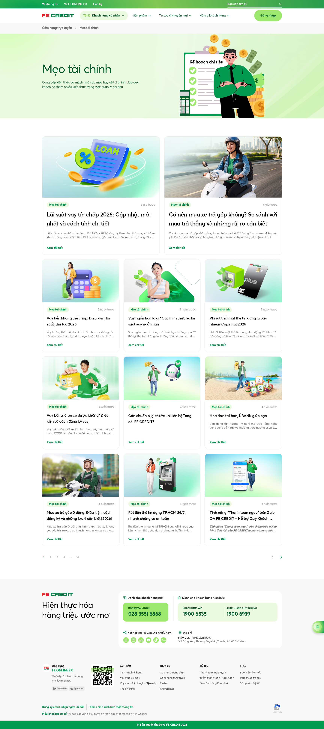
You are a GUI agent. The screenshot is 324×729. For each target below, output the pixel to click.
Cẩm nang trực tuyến (172, 678)
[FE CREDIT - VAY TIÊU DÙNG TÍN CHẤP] (58, 15)
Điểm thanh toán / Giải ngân (217, 678)
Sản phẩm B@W (250, 683)
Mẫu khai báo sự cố (54, 713)
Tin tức (164, 683)
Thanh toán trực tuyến (213, 672)
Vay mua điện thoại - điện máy (138, 683)
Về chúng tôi (50, 4)
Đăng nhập (268, 15)
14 (77, 557)
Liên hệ (97, 4)
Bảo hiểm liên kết (250, 672)
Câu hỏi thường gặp (172, 672)
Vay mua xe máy (130, 678)
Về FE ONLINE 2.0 (75, 4)
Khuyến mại (167, 689)
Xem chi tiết (55, 247)
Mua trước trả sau (250, 678)
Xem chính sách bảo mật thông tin (111, 707)
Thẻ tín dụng (127, 689)
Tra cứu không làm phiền (214, 683)
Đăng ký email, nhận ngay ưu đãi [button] (62, 707)
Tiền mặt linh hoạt (131, 672)
